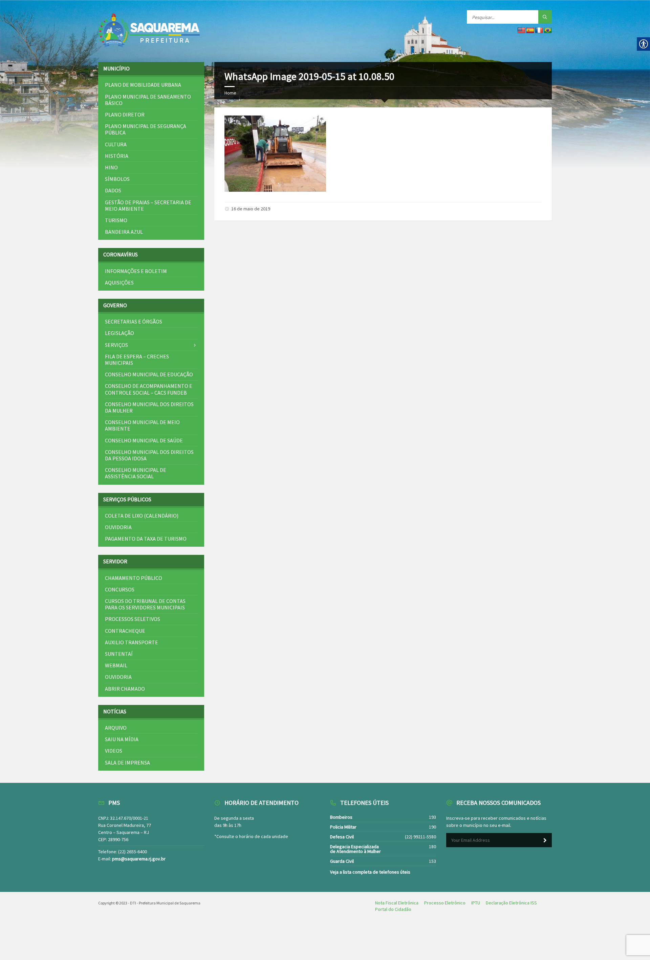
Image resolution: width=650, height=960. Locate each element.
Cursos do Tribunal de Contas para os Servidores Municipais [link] (145, 604)
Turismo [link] (116, 220)
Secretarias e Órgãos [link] (133, 321)
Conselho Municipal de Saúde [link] (144, 440)
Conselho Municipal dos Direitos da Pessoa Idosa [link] (149, 455)
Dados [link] (113, 190)
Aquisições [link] (119, 282)
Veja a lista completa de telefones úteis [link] (370, 872)
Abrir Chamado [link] (125, 688)
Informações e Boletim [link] (136, 271)
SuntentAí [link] (119, 653)
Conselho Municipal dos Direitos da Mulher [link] (149, 407)
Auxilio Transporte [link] (131, 642)
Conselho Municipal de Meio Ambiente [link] (142, 425)
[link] (149, 31)
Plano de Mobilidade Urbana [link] (143, 84)
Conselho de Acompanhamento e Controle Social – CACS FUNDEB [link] (148, 389)
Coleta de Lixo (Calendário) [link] (141, 515)
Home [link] (230, 93)
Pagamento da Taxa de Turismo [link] (146, 538)
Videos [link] (113, 750)
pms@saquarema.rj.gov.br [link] (139, 859)
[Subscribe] (545, 840)
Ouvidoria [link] (118, 527)
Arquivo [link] (116, 727)
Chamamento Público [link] (133, 578)
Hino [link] (111, 167)
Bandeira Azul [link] (124, 231)
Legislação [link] (119, 333)
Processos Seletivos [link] (132, 618)
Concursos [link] (119, 589)
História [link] (116, 155)
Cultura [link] (116, 144)
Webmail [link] (116, 665)
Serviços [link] (116, 344)
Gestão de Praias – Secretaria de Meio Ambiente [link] (148, 205)
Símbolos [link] (117, 178)
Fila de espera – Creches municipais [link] (137, 359)
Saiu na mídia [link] (121, 739)
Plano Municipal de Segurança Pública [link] (145, 129)
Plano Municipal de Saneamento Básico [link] (148, 99)
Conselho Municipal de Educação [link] (149, 374)
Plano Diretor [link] (125, 114)
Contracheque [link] (125, 630)
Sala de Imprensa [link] (127, 762)
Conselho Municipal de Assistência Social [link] (135, 473)
